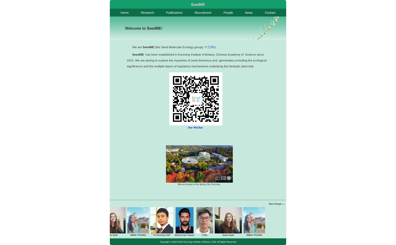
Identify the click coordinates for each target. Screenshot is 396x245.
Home (125, 12)
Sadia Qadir (219, 235)
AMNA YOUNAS (128, 235)
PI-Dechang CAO (152, 235)
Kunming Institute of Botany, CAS (199, 241)
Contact (270, 12)
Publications (174, 12)
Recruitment (203, 12)
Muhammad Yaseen (175, 235)
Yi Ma (195, 235)
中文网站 (210, 47)
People (228, 12)
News (249, 12)
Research (147, 12)
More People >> (277, 203)
